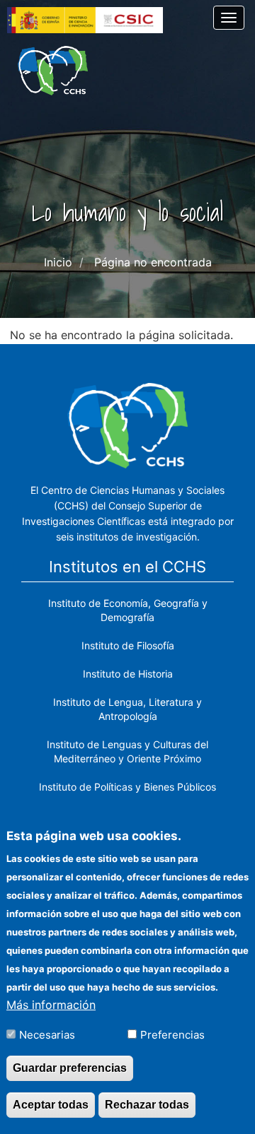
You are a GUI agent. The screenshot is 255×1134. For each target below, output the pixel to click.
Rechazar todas (147, 1105)
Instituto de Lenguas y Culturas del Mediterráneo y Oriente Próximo (127, 751)
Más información (51, 1005)
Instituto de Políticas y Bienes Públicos (127, 787)
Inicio (58, 262)
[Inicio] (52, 70)
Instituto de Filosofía (127, 645)
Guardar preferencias (70, 1068)
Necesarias (47, 1034)
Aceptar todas (51, 1105)
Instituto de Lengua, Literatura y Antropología (127, 709)
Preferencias (172, 1034)
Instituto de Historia (128, 674)
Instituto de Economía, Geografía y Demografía (128, 610)
